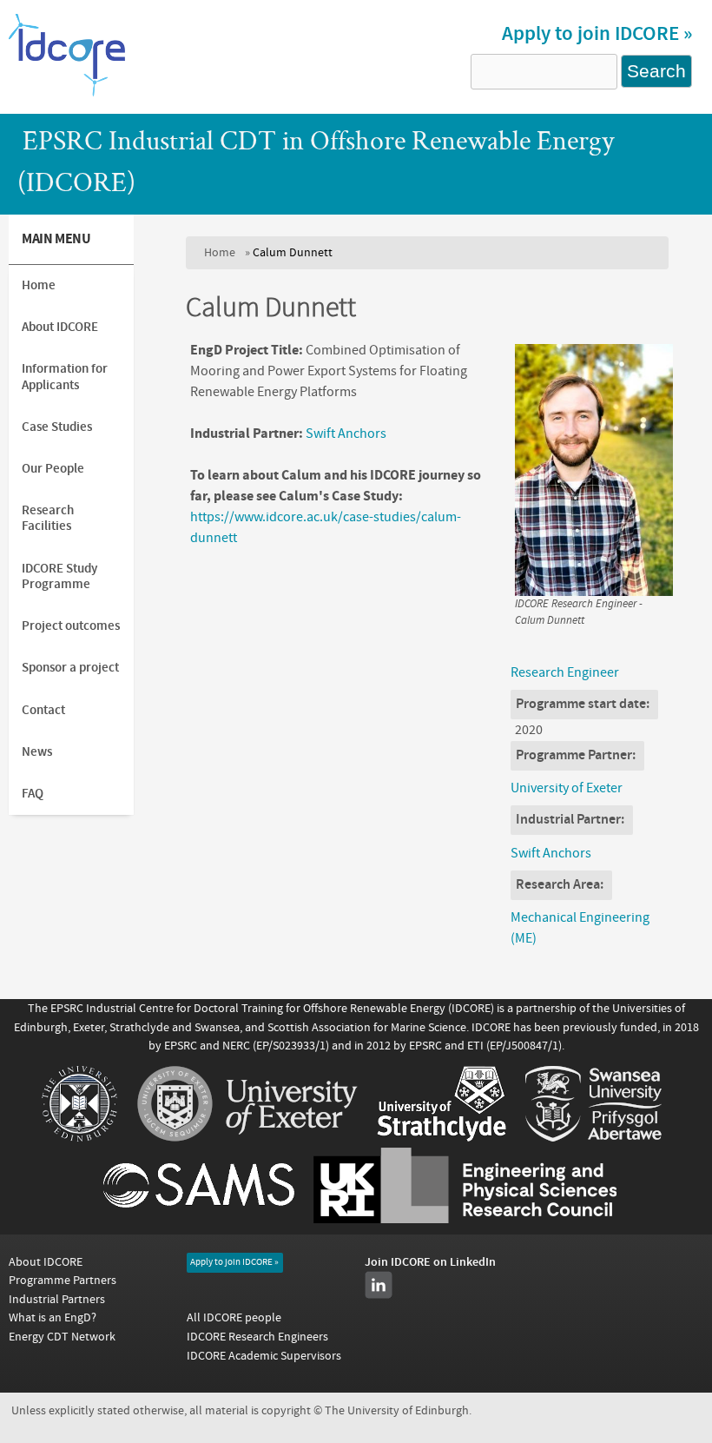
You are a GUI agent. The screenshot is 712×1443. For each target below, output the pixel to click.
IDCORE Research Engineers (257, 1336)
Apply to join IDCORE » (597, 33)
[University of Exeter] (247, 1137)
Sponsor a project (70, 668)
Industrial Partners (57, 1299)
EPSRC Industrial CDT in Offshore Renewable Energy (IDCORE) (315, 164)
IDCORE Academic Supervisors (264, 1355)
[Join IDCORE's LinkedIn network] (378, 1285)
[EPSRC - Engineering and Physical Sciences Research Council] (464, 1219)
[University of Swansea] (593, 1137)
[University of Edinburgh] (79, 1137)
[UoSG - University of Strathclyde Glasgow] (441, 1137)
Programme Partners (62, 1280)
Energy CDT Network (62, 1336)
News (37, 752)
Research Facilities (48, 518)
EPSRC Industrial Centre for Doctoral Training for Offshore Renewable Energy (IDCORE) (272, 1008)
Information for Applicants (65, 377)
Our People (53, 469)
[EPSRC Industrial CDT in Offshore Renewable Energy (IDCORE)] (67, 94)
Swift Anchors (346, 433)
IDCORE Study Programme (59, 576)
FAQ (32, 793)
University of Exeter (567, 788)
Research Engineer (565, 672)
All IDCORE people (234, 1317)
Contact (43, 710)
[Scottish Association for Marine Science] (198, 1219)
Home (219, 252)
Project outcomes (71, 626)
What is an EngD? (52, 1317)
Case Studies (57, 427)
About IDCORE (60, 327)
